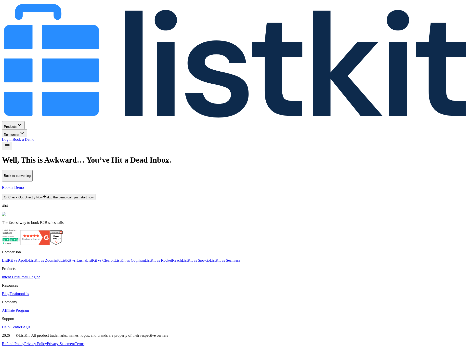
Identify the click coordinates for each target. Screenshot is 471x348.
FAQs (25, 327)
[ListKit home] (235, 119)
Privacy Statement (61, 344)
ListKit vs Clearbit (100, 260)
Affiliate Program (15, 310)
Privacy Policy (35, 344)
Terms (79, 344)
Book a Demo (23, 139)
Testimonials (19, 294)
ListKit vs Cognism (130, 260)
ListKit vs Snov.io (196, 260)
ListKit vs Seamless (225, 260)
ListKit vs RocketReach (163, 260)
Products (10, 127)
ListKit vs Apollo (15, 260)
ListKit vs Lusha (73, 260)
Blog (6, 294)
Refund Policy (13, 344)
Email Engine (29, 277)
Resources (11, 135)
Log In (7, 139)
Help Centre (11, 327)
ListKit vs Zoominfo (44, 260)
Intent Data (10, 277)
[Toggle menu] (7, 146)
